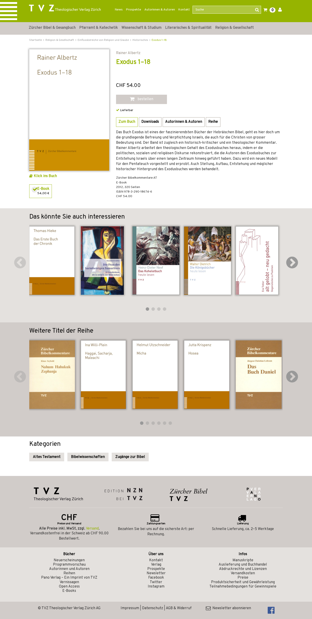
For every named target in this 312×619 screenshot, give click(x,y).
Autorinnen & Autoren (159, 10)
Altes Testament (47, 457)
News (119, 10)
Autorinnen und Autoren (69, 569)
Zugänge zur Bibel (130, 457)
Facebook (156, 577)
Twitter (156, 582)
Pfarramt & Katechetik (98, 28)
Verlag (156, 564)
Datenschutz (152, 608)
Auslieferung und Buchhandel (243, 564)
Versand (92, 528)
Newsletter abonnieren (231, 608)
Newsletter (156, 573)
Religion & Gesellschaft (234, 28)
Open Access (69, 586)
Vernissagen (69, 582)
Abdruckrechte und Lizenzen (243, 569)
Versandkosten (243, 573)
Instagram (156, 586)
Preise (243, 577)
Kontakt (184, 10)
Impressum (130, 608)
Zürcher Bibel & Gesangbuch (52, 28)
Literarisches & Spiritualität (188, 28)
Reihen (69, 573)
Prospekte (133, 10)
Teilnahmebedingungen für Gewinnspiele (242, 586)
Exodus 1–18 (159, 40)
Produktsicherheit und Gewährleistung (243, 582)
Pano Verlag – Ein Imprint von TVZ (69, 577)
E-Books (69, 591)
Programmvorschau (69, 564)
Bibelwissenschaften (88, 457)
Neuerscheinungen (69, 560)
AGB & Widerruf (179, 608)
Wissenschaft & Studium (141, 28)
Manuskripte (243, 560)
